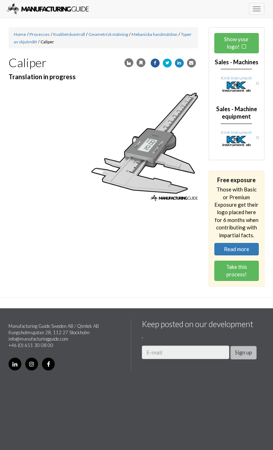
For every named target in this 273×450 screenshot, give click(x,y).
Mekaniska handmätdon (154, 34)
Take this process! (236, 270)
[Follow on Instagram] (31, 364)
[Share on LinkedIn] (179, 63)
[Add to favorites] (140, 62)
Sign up (243, 352)
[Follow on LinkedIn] (15, 364)
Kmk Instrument (236, 78)
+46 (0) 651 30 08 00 (31, 345)
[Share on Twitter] (167, 63)
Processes (40, 34)
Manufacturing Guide (47, 9)
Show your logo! (236, 43)
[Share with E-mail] (191, 63)
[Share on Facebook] (155, 63)
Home (20, 34)
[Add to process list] (128, 62)
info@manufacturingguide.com (38, 339)
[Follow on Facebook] (48, 364)
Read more (236, 249)
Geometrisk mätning (108, 34)
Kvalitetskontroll (69, 34)
